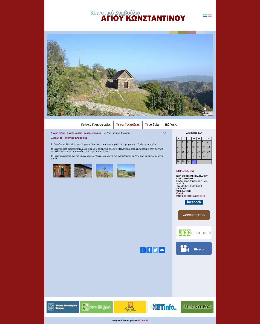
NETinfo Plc (143, 320)
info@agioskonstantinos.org (190, 196)
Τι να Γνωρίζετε (74, 133)
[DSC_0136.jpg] (83, 171)
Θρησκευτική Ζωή (92, 133)
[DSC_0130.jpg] (62, 171)
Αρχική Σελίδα (58, 133)
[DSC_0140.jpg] (104, 171)
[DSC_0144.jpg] (125, 171)
